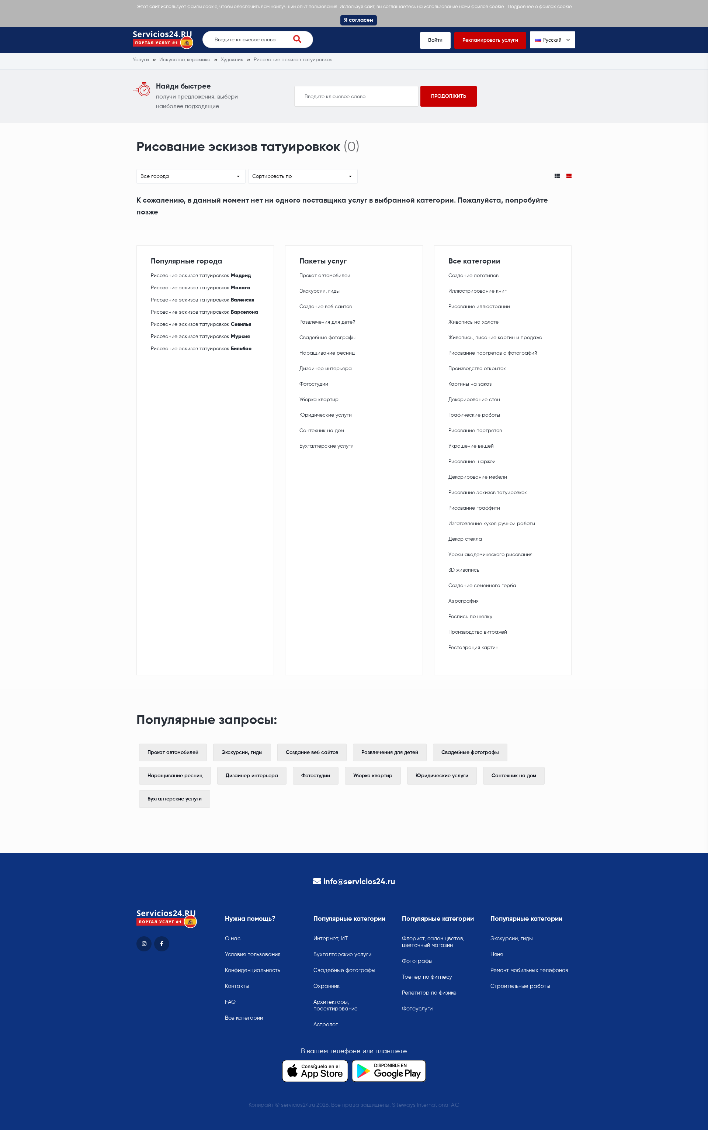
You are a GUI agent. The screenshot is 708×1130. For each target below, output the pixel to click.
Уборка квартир (319, 399)
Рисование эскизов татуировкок (201, 275)
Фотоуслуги (417, 1009)
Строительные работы (520, 986)
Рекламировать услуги (490, 40)
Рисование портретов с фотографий (492, 353)
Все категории (244, 1018)
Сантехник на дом (321, 430)
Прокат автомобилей (324, 275)
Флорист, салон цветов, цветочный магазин (433, 942)
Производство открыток (477, 368)
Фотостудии (313, 384)
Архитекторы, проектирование (335, 1005)
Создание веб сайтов (325, 306)
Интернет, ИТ (330, 938)
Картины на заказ (470, 384)
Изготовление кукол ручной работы (491, 523)
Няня (496, 954)
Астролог (325, 1024)
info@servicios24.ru (359, 882)
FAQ (230, 1002)
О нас (232, 938)
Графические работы (474, 415)
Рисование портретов (475, 430)
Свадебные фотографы (327, 337)
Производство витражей (477, 632)
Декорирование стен (474, 399)
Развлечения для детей (327, 322)
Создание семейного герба (482, 585)
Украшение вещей (471, 446)
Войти (435, 40)
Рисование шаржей (472, 461)
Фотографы (417, 961)
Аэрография (463, 601)
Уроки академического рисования (490, 554)
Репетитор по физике (429, 993)
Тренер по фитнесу (427, 977)
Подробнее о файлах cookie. (540, 6)
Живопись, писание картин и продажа (495, 337)
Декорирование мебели (477, 477)
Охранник (326, 986)
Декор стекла (465, 539)
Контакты (237, 986)
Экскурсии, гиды (319, 291)
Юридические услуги (325, 415)
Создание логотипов (473, 275)
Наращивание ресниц (327, 353)
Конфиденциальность (252, 970)
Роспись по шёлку (470, 616)
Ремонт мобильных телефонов (529, 970)
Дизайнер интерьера (325, 368)
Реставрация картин (473, 647)
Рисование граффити (474, 508)
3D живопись (463, 570)
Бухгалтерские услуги (326, 446)
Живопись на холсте (473, 322)
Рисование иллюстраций (479, 306)
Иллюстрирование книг (477, 291)
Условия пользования (253, 954)
